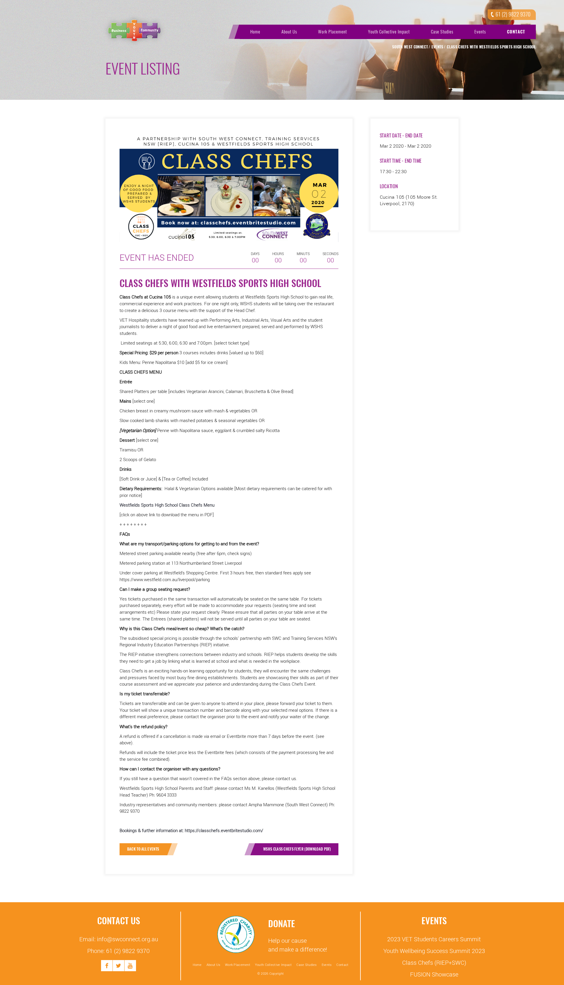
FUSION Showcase (434, 974)
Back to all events (143, 849)
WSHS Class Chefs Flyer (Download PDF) (297, 849)
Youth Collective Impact (389, 32)
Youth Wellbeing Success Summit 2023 (434, 950)
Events (480, 32)
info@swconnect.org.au (127, 939)
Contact (516, 31)
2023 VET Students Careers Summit (434, 939)
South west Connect (410, 47)
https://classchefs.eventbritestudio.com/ (224, 830)
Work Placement (332, 32)
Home (255, 32)
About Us (289, 32)
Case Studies (442, 32)
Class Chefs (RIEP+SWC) (434, 962)
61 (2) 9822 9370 (513, 14)
